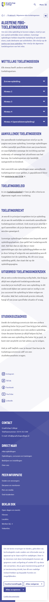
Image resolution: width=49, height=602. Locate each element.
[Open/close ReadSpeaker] (46, 16)
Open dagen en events (11, 510)
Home (2, 15)
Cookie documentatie (11, 596)
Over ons (5, 465)
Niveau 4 (8, 111)
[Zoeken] (35, 4)
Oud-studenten (8, 494)
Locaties (5, 519)
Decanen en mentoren (11, 485)
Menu (42, 5)
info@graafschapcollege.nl (18, 436)
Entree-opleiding (12, 81)
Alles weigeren (32, 584)
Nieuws (5, 515)
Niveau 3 (8, 101)
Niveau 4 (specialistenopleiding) (19, 121)
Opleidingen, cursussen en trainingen (17, 456)
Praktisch (11, 15)
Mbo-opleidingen (9, 451)
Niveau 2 (8, 91)
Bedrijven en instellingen (12, 461)
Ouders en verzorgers (10, 481)
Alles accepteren (13, 590)
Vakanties (6, 528)
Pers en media (7, 490)
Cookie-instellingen (13, 584)
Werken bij (6, 524)
